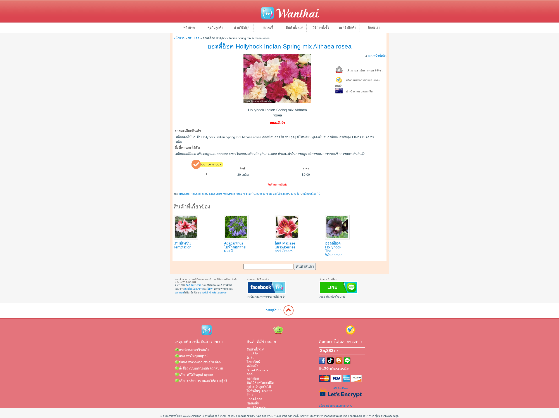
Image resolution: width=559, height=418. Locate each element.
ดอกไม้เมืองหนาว (193, 289)
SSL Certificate (340, 388)
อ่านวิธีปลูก (242, 27)
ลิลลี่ (188, 285)
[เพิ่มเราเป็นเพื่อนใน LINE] (338, 293)
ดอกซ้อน (253, 378)
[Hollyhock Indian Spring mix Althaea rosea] (277, 102)
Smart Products (257, 370)
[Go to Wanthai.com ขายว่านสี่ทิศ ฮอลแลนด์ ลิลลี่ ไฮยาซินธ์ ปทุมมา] (290, 18)
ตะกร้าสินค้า (347, 27)
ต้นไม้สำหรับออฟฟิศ (260, 382)
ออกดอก (179, 292)
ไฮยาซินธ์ (196, 285)
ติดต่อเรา (374, 27)
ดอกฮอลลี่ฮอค (264, 194)
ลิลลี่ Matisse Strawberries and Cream (285, 247)
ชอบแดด (193, 38)
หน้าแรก (189, 27)
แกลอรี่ (268, 27)
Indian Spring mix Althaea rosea (225, 194)
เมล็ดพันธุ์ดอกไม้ (311, 194)
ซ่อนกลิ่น (253, 403)
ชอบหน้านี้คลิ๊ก (377, 55)
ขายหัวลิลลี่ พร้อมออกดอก (213, 292)
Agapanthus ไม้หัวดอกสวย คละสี (235, 247)
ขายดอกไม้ (249, 194)
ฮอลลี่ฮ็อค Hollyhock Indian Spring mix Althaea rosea (279, 46)
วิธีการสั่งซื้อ (321, 27)
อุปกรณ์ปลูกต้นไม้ (259, 387)
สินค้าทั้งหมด (294, 27)
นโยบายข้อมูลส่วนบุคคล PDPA (335, 405)
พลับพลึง (252, 366)
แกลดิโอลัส (254, 399)
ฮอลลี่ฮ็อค (295, 194)
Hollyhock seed (199, 194)
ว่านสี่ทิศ (252, 353)
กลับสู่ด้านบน (274, 310)
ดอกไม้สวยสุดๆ (281, 194)
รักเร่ (250, 395)
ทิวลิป (250, 357)
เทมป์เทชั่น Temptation (182, 245)
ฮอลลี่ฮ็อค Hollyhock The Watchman (333, 249)
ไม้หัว (210, 289)
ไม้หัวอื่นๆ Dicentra (259, 391)
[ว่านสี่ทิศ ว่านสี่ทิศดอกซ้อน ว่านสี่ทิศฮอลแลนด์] (266, 293)
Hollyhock (184, 194)
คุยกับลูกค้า (215, 27)
